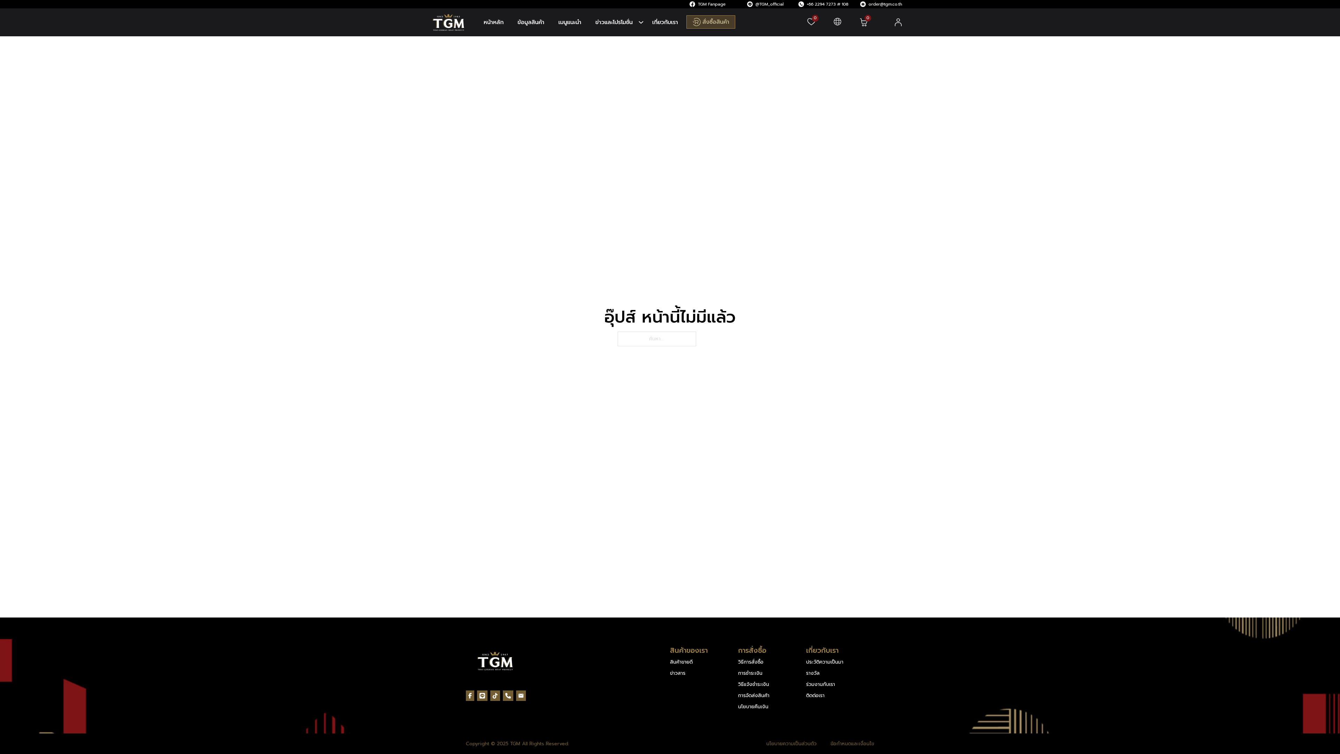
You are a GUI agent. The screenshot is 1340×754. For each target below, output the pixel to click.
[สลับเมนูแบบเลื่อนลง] (641, 22)
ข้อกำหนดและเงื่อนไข (852, 743)
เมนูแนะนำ (569, 22)
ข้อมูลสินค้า (531, 22)
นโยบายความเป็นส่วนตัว (791, 743)
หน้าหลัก (494, 22)
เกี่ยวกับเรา (665, 22)
